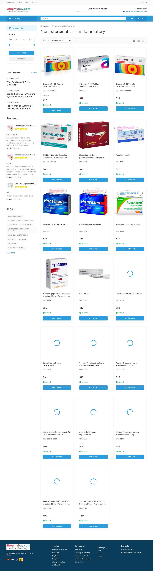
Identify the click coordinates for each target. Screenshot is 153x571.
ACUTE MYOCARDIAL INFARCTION (20, 220)
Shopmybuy (10, 2)
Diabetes (55, 553)
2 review (46, 95)
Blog (27, 2)
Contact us (79, 562)
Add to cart (57, 110)
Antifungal (56, 565)
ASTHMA (22, 239)
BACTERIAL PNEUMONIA (16, 248)
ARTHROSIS (12, 239)
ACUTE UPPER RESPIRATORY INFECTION (18, 230)
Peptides (55, 556)
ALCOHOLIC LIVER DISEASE (17, 235)
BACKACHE (12, 243)
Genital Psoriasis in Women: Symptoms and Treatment (20, 95)
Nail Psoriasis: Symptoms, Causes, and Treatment (19, 107)
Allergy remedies (58, 562)
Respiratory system (59, 550)
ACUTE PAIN (12, 225)
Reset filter (21, 59)
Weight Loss (57, 559)
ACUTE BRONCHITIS (15, 216)
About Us (78, 550)
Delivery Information (82, 553)
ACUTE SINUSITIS (26, 225)
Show (19, 53)
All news (34, 72)
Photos (34, 2)
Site (20, 2)
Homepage (45, 26)
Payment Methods (82, 556)
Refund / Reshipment (83, 559)
